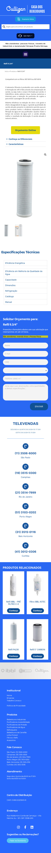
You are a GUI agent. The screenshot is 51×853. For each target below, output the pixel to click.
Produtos (13, 71)
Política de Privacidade (16, 706)
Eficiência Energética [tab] (15, 263)
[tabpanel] (25, 267)
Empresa (10, 698)
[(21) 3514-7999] (25, 486)
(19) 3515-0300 (25, 473)
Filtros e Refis (12, 738)
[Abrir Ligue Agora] (31, 36)
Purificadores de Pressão (17, 725)
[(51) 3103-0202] (25, 506)
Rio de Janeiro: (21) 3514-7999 (18, 757)
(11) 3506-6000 (25, 453)
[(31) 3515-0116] (25, 526)
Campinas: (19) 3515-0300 (17, 754)
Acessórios (11, 740)
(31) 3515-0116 (25, 532)
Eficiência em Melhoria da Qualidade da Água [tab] (23, 272)
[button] (25, 54)
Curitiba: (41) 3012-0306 (16, 765)
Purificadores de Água (16, 727)
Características (16, 144)
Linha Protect (12, 735)
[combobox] (25, 26)
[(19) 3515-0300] (25, 467)
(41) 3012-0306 (25, 551)
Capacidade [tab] (10, 279)
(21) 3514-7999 (25, 492)
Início (6, 71)
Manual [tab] (8, 302)
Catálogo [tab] (9, 296)
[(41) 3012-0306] (25, 545)
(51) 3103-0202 (25, 512)
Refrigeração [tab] (11, 291)
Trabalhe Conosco (14, 700)
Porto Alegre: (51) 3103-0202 (18, 759)
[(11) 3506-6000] (25, 446)
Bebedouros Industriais (16, 719)
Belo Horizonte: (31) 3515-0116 (18, 762)
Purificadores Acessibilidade (18, 722)
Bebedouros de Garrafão (17, 732)
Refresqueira (12, 730)
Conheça (13, 610)
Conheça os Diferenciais (20, 139)
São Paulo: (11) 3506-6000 (17, 752)
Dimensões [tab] (10, 285)
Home (9, 695)
